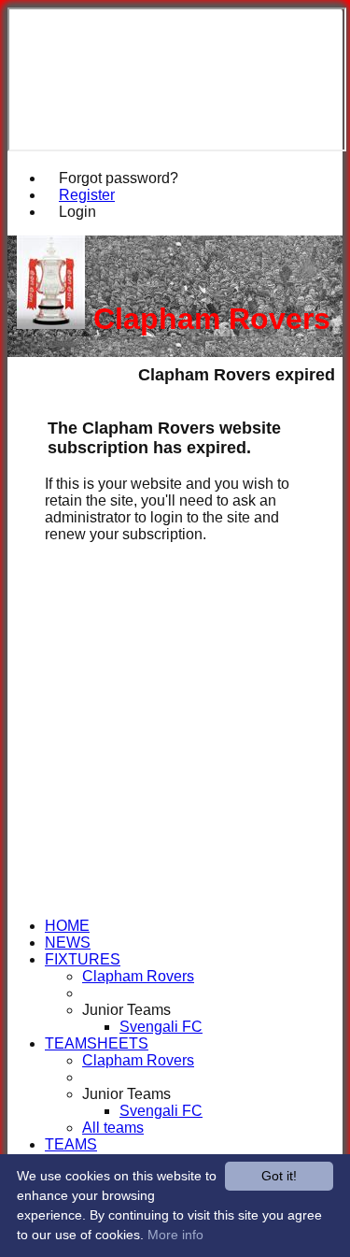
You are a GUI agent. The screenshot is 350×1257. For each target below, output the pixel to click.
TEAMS (71, 1144)
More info (175, 1234)
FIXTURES (82, 959)
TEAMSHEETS (96, 1043)
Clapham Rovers (138, 976)
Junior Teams (126, 1010)
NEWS (68, 942)
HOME (67, 926)
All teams (113, 1128)
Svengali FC (161, 1027)
